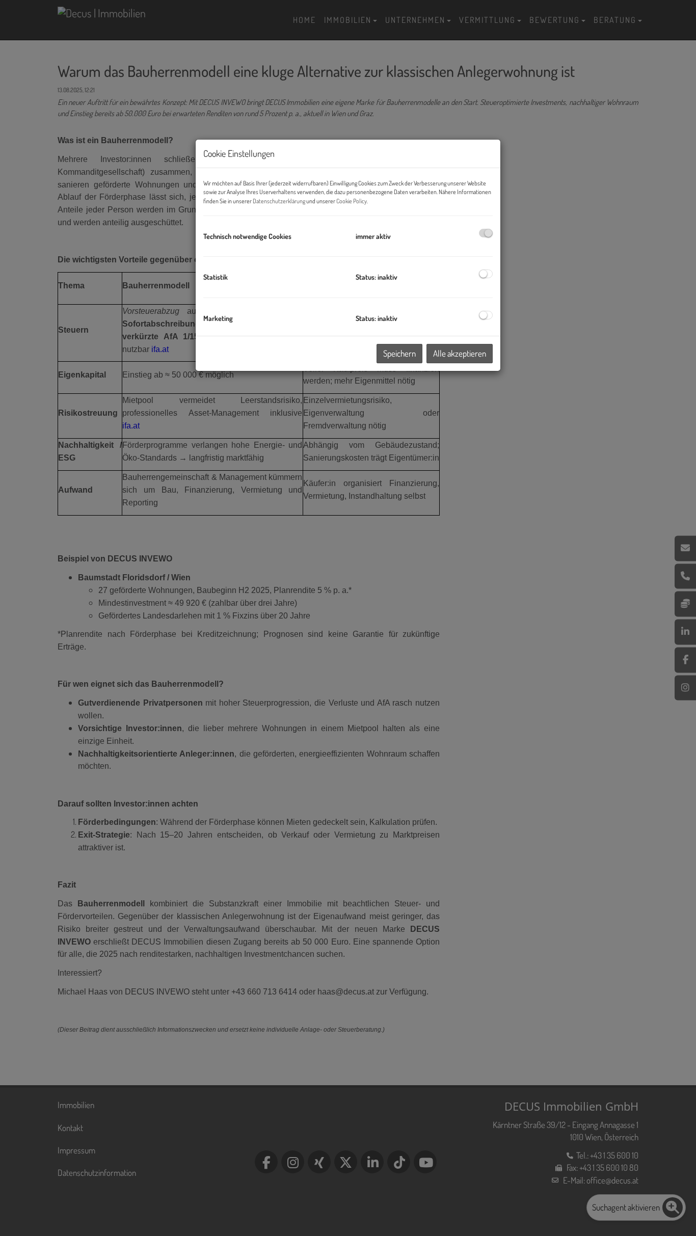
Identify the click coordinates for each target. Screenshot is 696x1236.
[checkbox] (486, 233)
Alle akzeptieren (459, 353)
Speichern (399, 353)
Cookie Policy (351, 201)
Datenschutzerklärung (279, 201)
